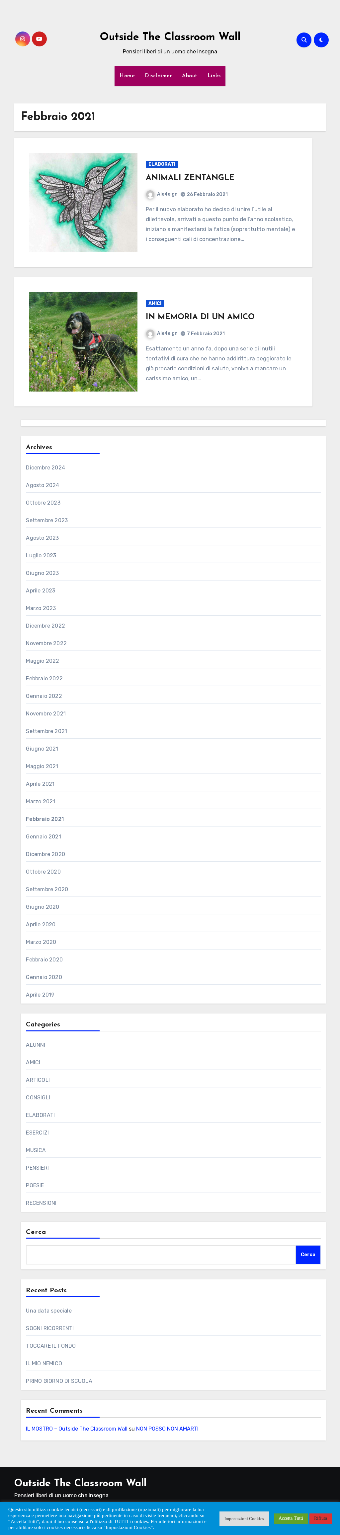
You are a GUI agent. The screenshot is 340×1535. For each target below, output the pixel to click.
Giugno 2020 (42, 907)
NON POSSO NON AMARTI (167, 1429)
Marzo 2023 (41, 608)
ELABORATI (161, 164)
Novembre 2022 (46, 643)
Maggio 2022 (42, 661)
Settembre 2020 (47, 889)
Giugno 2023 (42, 573)
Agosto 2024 (42, 485)
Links (214, 76)
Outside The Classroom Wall (170, 37)
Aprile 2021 (40, 784)
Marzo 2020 (41, 942)
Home (127, 76)
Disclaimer (158, 76)
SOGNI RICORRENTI (50, 1328)
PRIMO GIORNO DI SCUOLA (59, 1381)
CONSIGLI (38, 1097)
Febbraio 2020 (44, 959)
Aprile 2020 (40, 924)
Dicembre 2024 (45, 467)
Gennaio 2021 (43, 836)
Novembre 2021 (46, 713)
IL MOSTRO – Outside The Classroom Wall (77, 1429)
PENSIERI (37, 1168)
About (190, 76)
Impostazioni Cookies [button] (244, 1518)
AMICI (154, 303)
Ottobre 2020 (43, 872)
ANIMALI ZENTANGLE (190, 178)
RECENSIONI (41, 1203)
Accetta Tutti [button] (291, 1518)
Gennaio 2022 (44, 696)
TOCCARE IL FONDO (51, 1346)
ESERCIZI (37, 1133)
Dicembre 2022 (45, 626)
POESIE (35, 1185)
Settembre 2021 (46, 731)
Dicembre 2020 (45, 854)
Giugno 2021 (42, 749)
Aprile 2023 (40, 590)
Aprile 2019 (40, 995)
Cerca (36, 1232)
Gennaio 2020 (44, 977)
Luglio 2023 (41, 555)
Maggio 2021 (42, 766)
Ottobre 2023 (43, 503)
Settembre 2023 (47, 520)
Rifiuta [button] (320, 1518)
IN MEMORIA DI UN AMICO (200, 317)
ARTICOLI (38, 1080)
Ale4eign (167, 194)
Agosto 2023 (42, 538)
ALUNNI (35, 1045)
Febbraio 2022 (44, 678)
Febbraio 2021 (45, 819)
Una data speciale (48, 1311)
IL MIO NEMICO (44, 1363)
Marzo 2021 (40, 801)
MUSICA (36, 1150)
